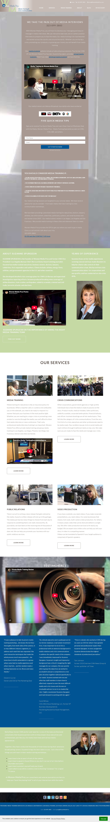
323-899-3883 (81, 2)
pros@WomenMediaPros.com (96, 2)
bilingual (52, 57)
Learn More (19, 471)
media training (34, 51)
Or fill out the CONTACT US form (37, 236)
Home (72, 2)
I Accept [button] (103, 819)
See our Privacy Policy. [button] (58, 818)
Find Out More (14, 339)
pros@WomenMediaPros (62, 809)
